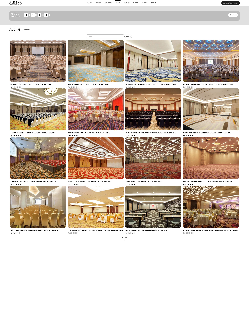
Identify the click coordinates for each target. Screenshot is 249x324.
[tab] (89, 3)
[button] (128, 36)
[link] (230, 3)
